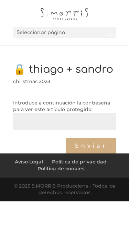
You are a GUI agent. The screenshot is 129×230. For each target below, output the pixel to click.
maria (23, 138)
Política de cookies (60, 169)
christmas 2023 (31, 81)
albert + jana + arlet (40, 145)
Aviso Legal (29, 162)
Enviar (91, 145)
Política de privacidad (79, 162)
